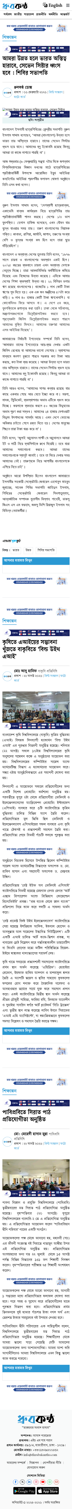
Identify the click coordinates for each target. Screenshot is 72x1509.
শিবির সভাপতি (46, 550)
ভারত (16, 550)
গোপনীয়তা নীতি (52, 1463)
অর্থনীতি (53, 14)
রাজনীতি (41, 14)
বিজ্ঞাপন (34, 1463)
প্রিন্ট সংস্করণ (56, 92)
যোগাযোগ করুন (36, 1468)
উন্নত (28, 550)
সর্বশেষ (8, 14)
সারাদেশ (29, 14)
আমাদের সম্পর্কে (16, 1463)
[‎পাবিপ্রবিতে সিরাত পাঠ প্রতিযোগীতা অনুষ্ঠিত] (36, 1178)
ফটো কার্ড (19, 97)
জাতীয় (18, 14)
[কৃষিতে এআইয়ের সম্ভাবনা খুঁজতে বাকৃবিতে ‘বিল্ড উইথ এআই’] (36, 710)
